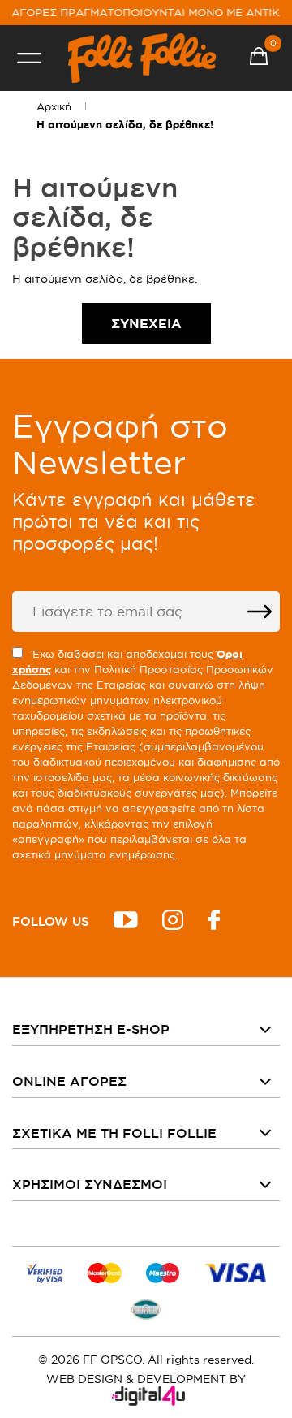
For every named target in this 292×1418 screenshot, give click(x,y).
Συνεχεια (146, 323)
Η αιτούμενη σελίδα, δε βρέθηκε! (124, 125)
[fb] (214, 922)
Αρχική (53, 106)
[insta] (172, 922)
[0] (259, 58)
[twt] (126, 922)
